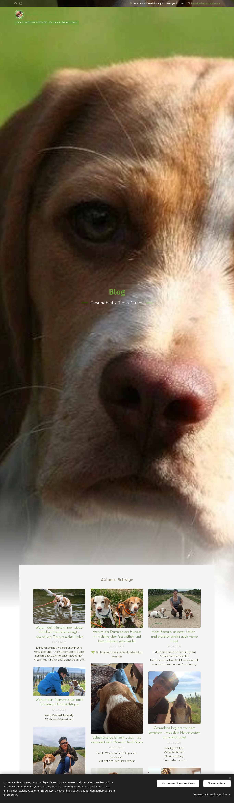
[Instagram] (21, 3)
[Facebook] (15, 3)
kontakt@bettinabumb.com (205, 3)
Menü (217, 17)
